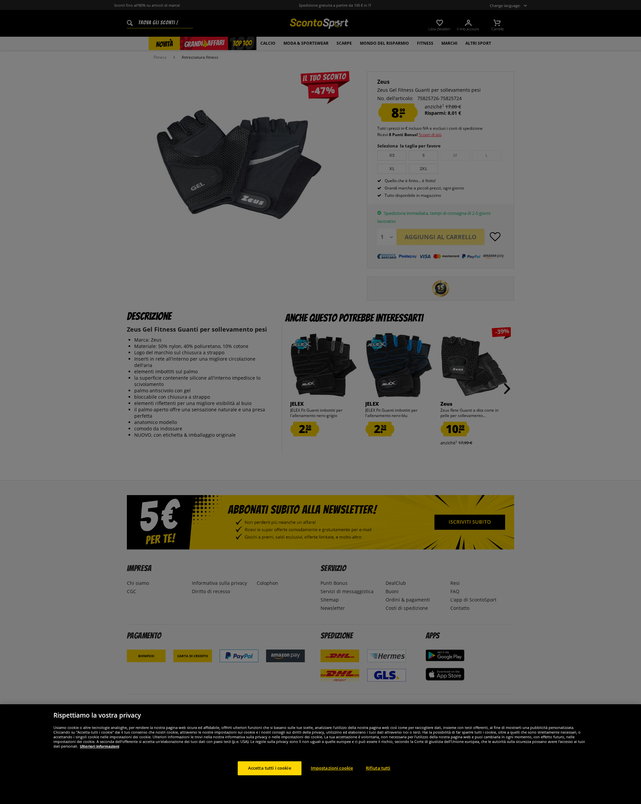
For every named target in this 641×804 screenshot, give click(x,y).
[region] (320, 754)
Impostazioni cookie (332, 768)
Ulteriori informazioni (99, 746)
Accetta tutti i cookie (269, 768)
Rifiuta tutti (378, 768)
